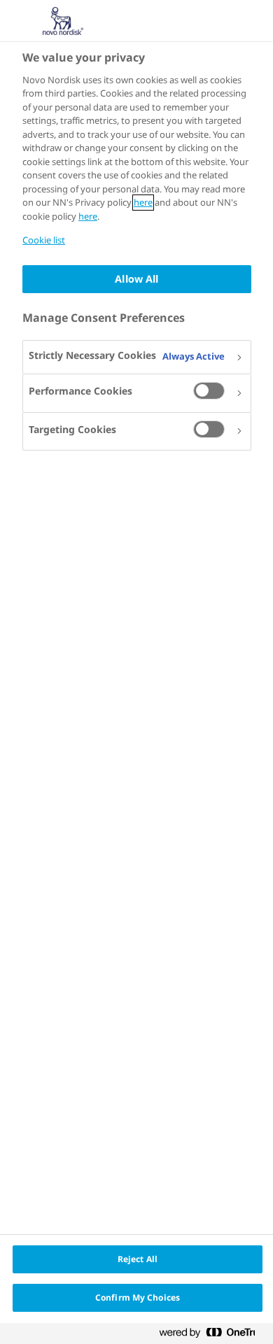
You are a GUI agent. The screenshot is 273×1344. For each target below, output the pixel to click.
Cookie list (43, 240)
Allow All (136, 279)
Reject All (138, 1259)
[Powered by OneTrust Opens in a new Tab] (213, 1335)
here (143, 202)
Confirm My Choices (137, 1297)
